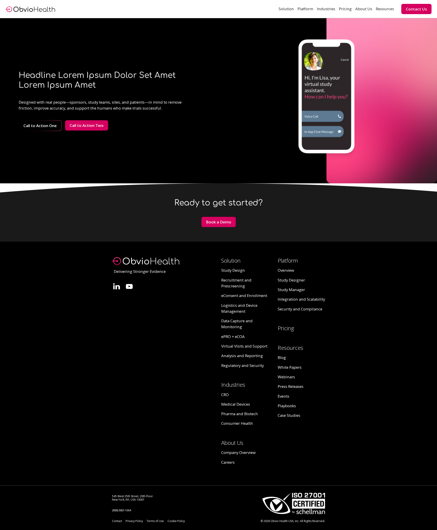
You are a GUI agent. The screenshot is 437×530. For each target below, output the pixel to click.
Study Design (233, 270)
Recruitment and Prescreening (236, 283)
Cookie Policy (176, 521)
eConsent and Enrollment (244, 295)
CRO (225, 394)
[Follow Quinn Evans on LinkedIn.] (116, 286)
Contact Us (416, 9)
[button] (286, 9)
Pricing (345, 8)
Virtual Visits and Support (244, 346)
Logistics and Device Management (239, 308)
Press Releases (290, 386)
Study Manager (291, 289)
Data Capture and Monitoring (237, 323)
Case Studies (289, 415)
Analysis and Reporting (242, 355)
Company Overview (238, 452)
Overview (286, 270)
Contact (117, 521)
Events (283, 396)
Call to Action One (40, 125)
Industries (326, 8)
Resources (385, 8)
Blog (282, 357)
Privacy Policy (134, 521)
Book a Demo (218, 222)
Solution (286, 8)
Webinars (286, 376)
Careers (228, 462)
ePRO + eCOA (233, 336)
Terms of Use (155, 521)
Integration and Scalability (301, 299)
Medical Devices (235, 404)
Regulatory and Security (242, 365)
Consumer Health (237, 423)
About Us (363, 8)
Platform (305, 8)
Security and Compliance (300, 309)
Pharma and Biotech (239, 413)
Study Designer (291, 280)
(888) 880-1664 (121, 510)
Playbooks (287, 405)
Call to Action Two (87, 125)
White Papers (290, 367)
